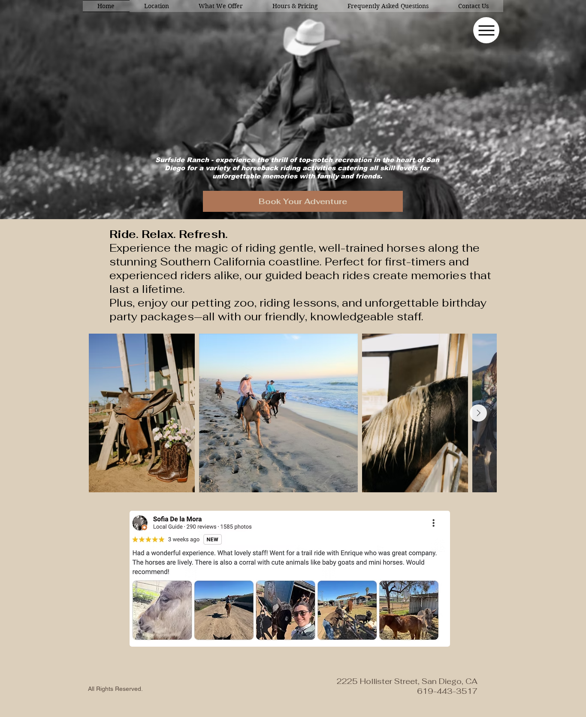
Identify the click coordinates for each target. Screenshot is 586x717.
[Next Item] (478, 413)
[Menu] (486, 30)
